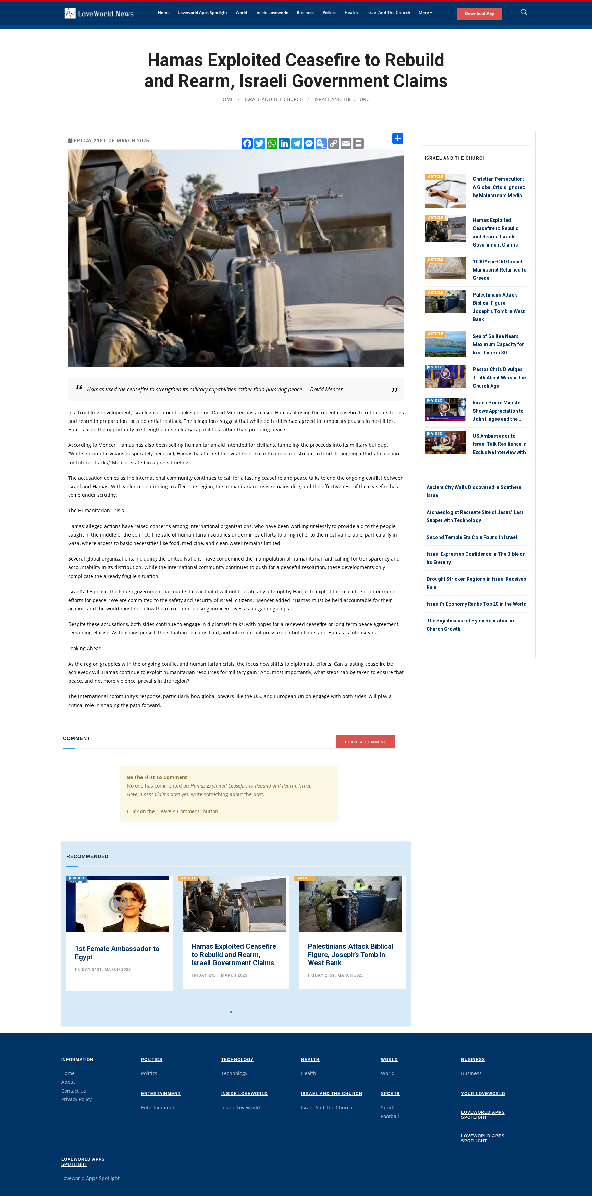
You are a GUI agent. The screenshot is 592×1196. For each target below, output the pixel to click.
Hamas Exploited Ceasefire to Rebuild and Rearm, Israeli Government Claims (117, 954)
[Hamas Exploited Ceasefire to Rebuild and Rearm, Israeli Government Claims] (117, 908)
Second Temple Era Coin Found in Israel (472, 537)
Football (390, 1116)
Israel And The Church (388, 12)
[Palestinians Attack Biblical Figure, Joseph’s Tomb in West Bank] (234, 904)
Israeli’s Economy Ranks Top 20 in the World (477, 604)
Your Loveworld (483, 1093)
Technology (237, 1059)
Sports (390, 1093)
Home (164, 12)
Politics (329, 12)
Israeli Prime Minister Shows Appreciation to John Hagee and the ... (498, 411)
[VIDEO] (445, 375)
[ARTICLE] (445, 190)
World (241, 12)
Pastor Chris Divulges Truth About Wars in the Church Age (499, 378)
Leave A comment (365, 742)
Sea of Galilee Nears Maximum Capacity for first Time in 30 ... (498, 344)
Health (351, 12)
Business (305, 12)
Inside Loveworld (271, 12)
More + (425, 12)
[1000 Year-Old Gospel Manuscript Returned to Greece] (350, 903)
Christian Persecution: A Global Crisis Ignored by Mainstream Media (499, 187)
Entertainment (161, 1093)
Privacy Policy (76, 1099)
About (68, 1082)
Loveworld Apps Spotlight (202, 12)
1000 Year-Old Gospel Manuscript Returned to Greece (345, 954)
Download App (480, 13)
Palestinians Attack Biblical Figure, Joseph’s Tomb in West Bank (234, 954)
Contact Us (73, 1090)
